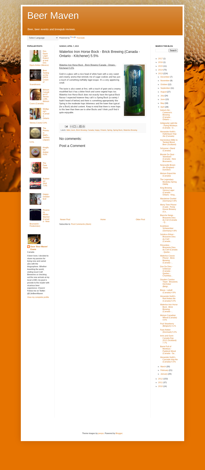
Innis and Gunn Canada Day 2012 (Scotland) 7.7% (168, 339)
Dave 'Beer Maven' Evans (39, 248)
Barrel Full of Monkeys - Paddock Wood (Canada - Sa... (168, 350)
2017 (160, 58)
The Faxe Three (45, 165)
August (163, 92)
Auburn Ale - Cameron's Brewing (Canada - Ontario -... (166, 115)
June (162, 99)
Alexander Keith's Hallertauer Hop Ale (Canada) (168, 134)
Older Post (140, 219)
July (162, 96)
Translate (81, 38)
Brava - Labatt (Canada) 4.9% (168, 291)
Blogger (119, 433)
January (164, 374)
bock (73, 130)
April (162, 107)
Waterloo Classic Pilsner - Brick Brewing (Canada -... (167, 259)
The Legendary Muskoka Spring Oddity (168, 181)
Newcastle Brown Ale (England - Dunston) (167, 167)
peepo (101, 433)
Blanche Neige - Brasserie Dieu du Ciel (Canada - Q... (168, 218)
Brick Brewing (81, 130)
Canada (91, 130)
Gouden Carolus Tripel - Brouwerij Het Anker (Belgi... (168, 283)
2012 (160, 379)
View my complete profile (38, 297)
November (165, 80)
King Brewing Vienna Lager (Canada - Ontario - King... (168, 191)
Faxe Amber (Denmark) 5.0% (168, 331)
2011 (160, 382)
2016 (160, 62)
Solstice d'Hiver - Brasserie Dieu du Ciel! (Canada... (168, 237)
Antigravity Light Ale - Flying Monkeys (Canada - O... (168, 125)
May (162, 103)
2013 (160, 73)
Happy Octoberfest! (46, 196)
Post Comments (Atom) (81, 224)
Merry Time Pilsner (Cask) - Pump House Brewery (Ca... (168, 208)
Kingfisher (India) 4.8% (46, 151)
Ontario (103, 130)
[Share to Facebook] (80, 126)
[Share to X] (77, 126)
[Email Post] (66, 126)
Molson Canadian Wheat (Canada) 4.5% (168, 317)
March (163, 366)
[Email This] (71, 126)
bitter (68, 130)
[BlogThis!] (74, 126)
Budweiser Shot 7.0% (46, 182)
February (164, 370)
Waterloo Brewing (130, 130)
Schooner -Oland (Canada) (167, 149)
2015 (160, 66)
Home (103, 219)
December (165, 77)
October (164, 84)
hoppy (97, 130)
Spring (109, 130)
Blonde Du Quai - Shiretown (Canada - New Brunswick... (168, 158)
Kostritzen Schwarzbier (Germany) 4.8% (168, 228)
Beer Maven (53, 15)
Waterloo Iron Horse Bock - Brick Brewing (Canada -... (169, 308)
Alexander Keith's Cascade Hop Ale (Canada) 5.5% (169, 359)
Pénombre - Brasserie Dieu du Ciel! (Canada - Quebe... (168, 248)
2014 (160, 70)
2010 (160, 386)
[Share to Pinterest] (83, 126)
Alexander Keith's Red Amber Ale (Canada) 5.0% (168, 298)
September (165, 88)
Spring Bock (118, 130)
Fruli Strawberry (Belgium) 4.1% (168, 325)
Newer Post (65, 219)
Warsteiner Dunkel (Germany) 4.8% (168, 200)
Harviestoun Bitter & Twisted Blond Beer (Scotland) (168, 142)
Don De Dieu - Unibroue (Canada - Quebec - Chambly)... (166, 271)
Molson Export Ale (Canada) (168, 174)
